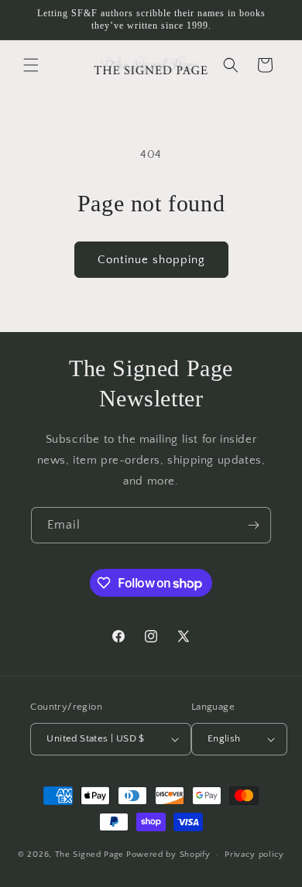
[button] (31, 65)
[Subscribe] (253, 525)
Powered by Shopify (168, 854)
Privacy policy (254, 854)
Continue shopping (151, 259)
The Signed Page (90, 854)
